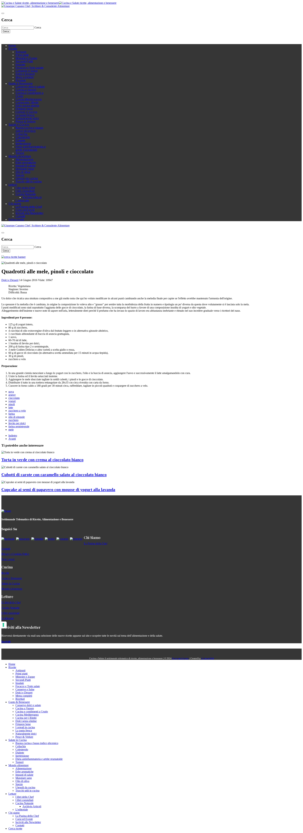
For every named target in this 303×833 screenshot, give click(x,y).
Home (12, 45)
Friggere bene (24, 108)
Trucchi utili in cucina (28, 181)
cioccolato (14, 397)
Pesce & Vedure (25, 121)
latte (10, 407)
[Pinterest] (27, 38)
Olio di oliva (22, 172)
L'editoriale (22, 200)
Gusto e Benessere (11, 578)
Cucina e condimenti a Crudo (31, 711)
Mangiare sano (24, 168)
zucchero (13, 420)
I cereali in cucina (26, 111)
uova (11, 391)
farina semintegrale (18, 426)
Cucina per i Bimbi (26, 102)
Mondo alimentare (19, 156)
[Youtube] (20, 38)
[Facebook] (13, 38)
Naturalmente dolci (27, 118)
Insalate (20, 64)
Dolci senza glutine (27, 105)
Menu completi (24, 77)
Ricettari (20, 80)
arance (12, 394)
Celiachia (21, 134)
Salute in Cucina (18, 124)
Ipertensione (23, 143)
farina (11, 413)
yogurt (12, 401)
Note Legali (8, 559)
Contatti (20, 216)
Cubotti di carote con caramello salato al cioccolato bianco (54, 474)
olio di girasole (16, 416)
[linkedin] (24, 38)
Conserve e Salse (26, 70)
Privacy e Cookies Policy (15, 553)
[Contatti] (10, 38)
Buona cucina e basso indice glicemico (29, 129)
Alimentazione (24, 159)
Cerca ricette (16, 219)
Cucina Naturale (25, 194)
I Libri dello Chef (11, 602)
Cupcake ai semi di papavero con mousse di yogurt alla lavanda (58, 489)
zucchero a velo (17, 410)
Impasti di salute (25, 165)
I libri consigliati (25, 191)
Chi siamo (14, 203)
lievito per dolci (17, 423)
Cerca (6, 31)
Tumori (19, 153)
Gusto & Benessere (20, 83)
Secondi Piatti (24, 61)
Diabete (20, 140)
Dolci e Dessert (25, 74)
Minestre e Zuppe (26, 58)
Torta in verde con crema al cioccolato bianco (42, 459)
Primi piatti (22, 55)
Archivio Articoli (32, 197)
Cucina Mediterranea (28, 99)
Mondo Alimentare (11, 588)
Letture (12, 184)
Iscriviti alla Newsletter (29, 213)
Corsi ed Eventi (25, 210)
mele (11, 429)
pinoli (11, 404)
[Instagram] (17, 38)
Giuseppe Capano (180, 658)
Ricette (12, 48)
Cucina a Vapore (25, 89)
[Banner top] (35, 6)
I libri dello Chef (25, 187)
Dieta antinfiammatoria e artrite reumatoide (30, 148)
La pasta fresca (24, 115)
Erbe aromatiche (25, 162)
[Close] (2, 13)
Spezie (19, 175)
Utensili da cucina (26, 178)
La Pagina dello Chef (28, 206)
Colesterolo (22, 137)
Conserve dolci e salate (30, 86)
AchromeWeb (207, 658)
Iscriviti (5, 641)
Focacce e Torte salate (29, 67)
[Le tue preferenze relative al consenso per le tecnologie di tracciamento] (3, 625)
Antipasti (20, 51)
